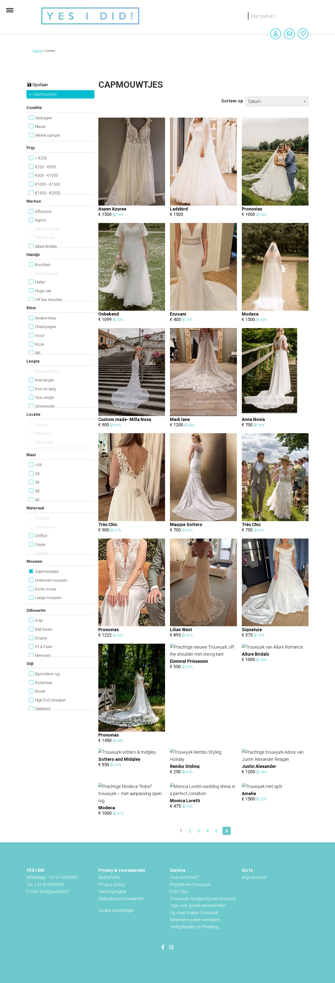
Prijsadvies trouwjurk (190, 884)
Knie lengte (44, 380)
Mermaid (42, 655)
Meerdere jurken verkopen (195, 919)
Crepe (40, 544)
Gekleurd (42, 708)
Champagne (45, 326)
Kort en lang (45, 389)
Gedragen (43, 118)
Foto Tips (179, 891)
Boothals (43, 264)
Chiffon (41, 535)
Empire (41, 638)
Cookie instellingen (116, 910)
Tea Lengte (44, 397)
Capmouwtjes (45, 94)
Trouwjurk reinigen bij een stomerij (203, 898)
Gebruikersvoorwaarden (121, 898)
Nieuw (40, 126)
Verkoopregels (112, 891)
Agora (40, 220)
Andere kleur (45, 318)
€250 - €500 (45, 167)
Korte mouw (45, 589)
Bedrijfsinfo (109, 877)
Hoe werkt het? (184, 877)
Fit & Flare (43, 646)
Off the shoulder (48, 299)
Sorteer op (232, 100)
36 (37, 482)
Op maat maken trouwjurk (194, 912)
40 (37, 500)
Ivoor (39, 335)
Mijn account (254, 877)
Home (37, 51)
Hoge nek (43, 291)
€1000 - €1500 (47, 184)
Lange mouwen (48, 597)
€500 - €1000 (46, 175)
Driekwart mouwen (51, 580)
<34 (38, 465)
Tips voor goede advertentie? (198, 905)
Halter (40, 282)
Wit (37, 353)
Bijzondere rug (47, 674)
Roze (39, 344)
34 (37, 473)
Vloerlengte (45, 406)
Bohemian (43, 682)
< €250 (41, 158)
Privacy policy (111, 884)
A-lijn (39, 620)
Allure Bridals (46, 246)
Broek (40, 691)
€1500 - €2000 (47, 193)
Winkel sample (47, 135)
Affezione (43, 211)
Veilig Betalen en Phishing (194, 926)
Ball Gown (43, 629)
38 (37, 491)
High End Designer (50, 700)
